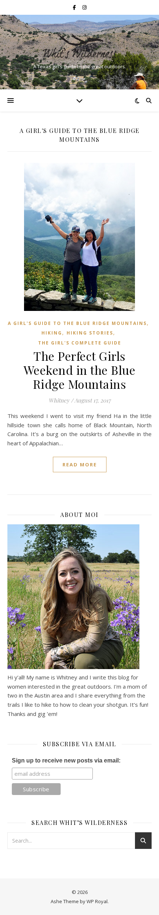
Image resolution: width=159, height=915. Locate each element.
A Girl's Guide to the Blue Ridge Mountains (77, 323)
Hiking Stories (90, 333)
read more (79, 464)
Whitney (59, 400)
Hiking (51, 333)
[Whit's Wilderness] (79, 45)
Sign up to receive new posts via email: (66, 760)
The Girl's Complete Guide (79, 343)
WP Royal (97, 901)
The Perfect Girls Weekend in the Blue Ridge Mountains (80, 370)
